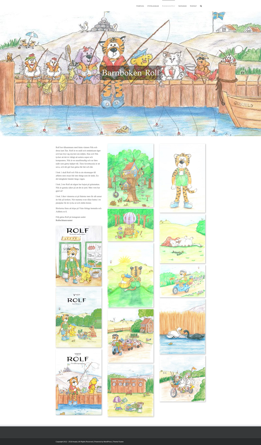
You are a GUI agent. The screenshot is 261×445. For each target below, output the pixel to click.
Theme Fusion (118, 442)
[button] (201, 5)
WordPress (108, 442)
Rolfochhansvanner (64, 220)
